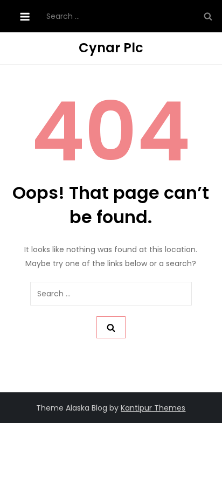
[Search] (208, 16)
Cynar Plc (111, 48)
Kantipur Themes (153, 407)
